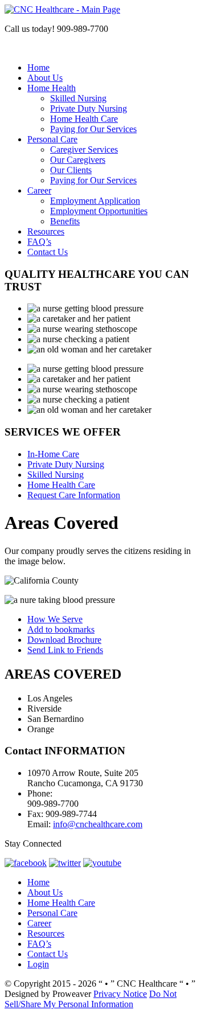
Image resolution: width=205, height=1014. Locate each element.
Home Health (51, 88)
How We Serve (55, 619)
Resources (45, 231)
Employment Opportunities (98, 211)
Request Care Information (73, 495)
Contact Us (47, 252)
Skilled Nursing (78, 98)
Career (39, 190)
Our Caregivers (77, 160)
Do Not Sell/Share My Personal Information (91, 999)
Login (38, 964)
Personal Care (52, 139)
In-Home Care (53, 454)
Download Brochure (64, 639)
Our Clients (71, 170)
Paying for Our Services (93, 129)
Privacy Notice (120, 994)
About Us (45, 78)
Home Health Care (84, 119)
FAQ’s (39, 242)
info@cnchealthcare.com (97, 824)
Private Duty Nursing (88, 108)
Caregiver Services (84, 149)
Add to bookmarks (61, 629)
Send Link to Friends (65, 650)
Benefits (65, 221)
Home (38, 67)
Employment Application (95, 201)
